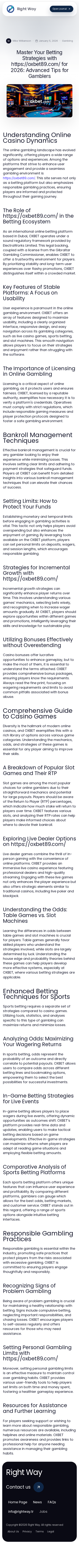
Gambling (67, 40)
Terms (39, 1531)
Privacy (27, 1531)
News (37, 1502)
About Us (13, 1531)
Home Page (17, 1502)
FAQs (52, 1502)
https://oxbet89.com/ (19, 178)
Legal (50, 1531)
